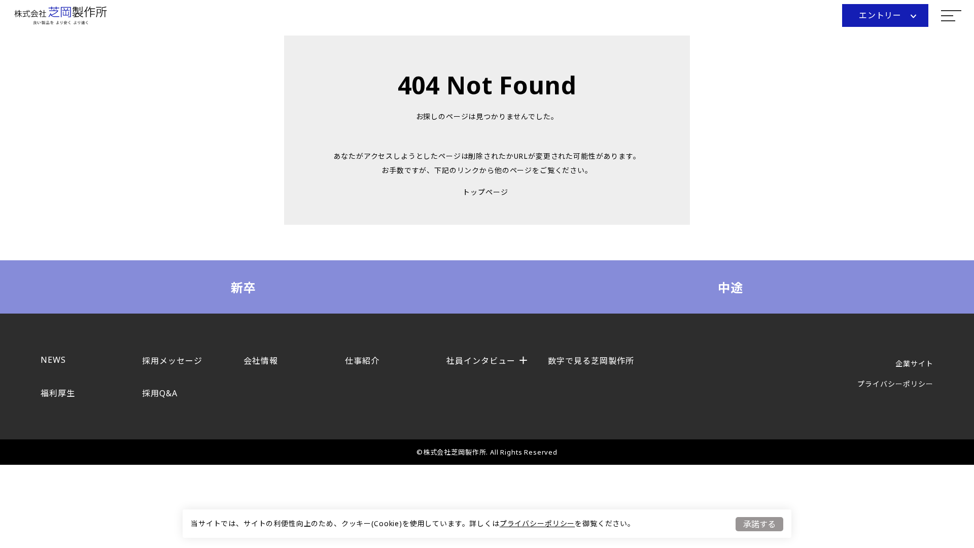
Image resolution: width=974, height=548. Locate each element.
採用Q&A (160, 393)
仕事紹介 (362, 360)
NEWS (53, 359)
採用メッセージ (172, 360)
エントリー (880, 15)
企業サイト (914, 363)
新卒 (244, 287)
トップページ (485, 192)
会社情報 (261, 360)
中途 (731, 287)
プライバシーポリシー (537, 523)
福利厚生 (58, 393)
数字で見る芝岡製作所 (591, 360)
